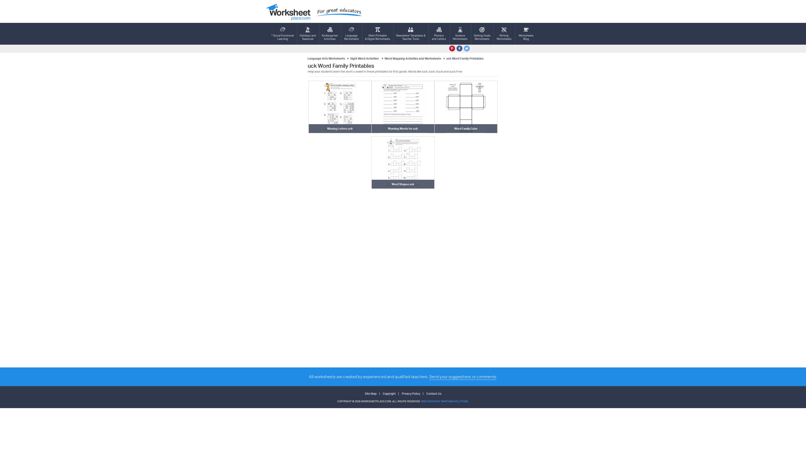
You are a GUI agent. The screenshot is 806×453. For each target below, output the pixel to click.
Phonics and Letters (439, 37)
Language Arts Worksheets (326, 58)
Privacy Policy (411, 393)
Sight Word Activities (364, 58)
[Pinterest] (452, 48)
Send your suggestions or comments (462, 376)
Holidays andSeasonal (308, 37)
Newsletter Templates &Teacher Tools (410, 37)
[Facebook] (459, 48)
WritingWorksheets (504, 37)
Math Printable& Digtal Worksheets (377, 37)
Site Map (371, 393)
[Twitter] (467, 48)
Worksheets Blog (526, 37)
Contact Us (433, 393)
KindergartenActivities (330, 37)
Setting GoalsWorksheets (482, 37)
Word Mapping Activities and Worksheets (413, 58)
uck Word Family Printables (464, 58)
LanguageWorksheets (351, 37)
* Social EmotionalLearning (282, 37)
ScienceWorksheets (460, 37)
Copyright (389, 393)
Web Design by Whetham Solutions (444, 401)
